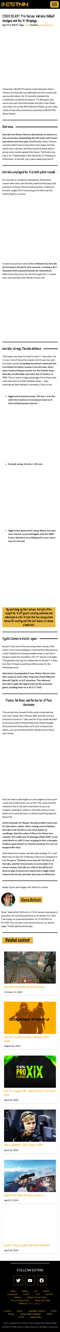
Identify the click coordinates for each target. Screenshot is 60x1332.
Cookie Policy (36, 1317)
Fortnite (49, 1294)
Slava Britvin (46, 24)
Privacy (11, 1314)
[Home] (14, 4)
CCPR (21, 1317)
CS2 (27, 24)
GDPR (49, 1314)
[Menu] (54, 4)
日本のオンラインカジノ (30, 1303)
